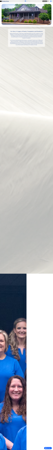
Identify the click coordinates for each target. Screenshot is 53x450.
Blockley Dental (5, 1)
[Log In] (24, 1)
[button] (50, 1)
